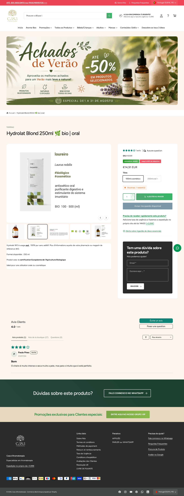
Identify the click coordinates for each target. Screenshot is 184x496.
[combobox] (68, 15)
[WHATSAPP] (168, 15)
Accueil (12, 113)
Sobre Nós (121, 3)
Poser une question (156, 326)
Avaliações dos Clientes (87, 461)
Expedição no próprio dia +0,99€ (20, 466)
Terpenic (10, 127)
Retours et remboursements (89, 450)
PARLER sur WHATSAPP (122, 442)
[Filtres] (146, 337)
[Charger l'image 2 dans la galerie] (38, 231)
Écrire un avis (156, 320)
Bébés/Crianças (84, 27)
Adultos (100, 27)
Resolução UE (82, 465)
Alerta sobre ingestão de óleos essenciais (143, 231)
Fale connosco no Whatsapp (126, 393)
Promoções (44, 27)
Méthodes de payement (87, 446)
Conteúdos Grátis (128, 27)
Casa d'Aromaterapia (19, 492)
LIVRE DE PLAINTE (85, 468)
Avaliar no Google (155, 454)
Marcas (112, 27)
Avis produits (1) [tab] (19, 337)
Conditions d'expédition (87, 457)
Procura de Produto (156, 449)
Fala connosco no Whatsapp (160, 438)
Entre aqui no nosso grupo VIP (128, 414)
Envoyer (134, 286)
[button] (174, 15)
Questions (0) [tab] (56, 337)
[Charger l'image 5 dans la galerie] (101, 231)
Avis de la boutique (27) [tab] (38, 337)
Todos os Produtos (63, 27)
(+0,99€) (150, 223)
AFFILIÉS (116, 438)
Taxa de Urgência (84, 453)
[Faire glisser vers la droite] (106, 217)
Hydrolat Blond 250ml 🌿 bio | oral (31, 113)
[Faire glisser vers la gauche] (100, 217)
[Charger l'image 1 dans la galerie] (16, 231)
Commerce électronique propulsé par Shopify (42, 492)
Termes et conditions (86, 442)
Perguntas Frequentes (140, 3)
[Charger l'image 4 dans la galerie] (80, 231)
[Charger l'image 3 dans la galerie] (59, 231)
